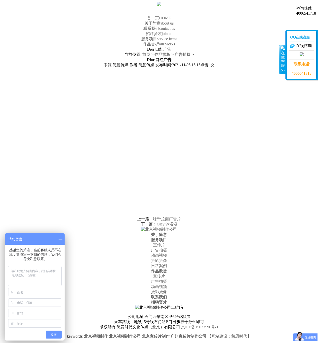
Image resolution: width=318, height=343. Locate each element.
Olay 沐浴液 (167, 224)
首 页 (159, 18)
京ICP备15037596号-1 (199, 327)
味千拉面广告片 (167, 219)
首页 (146, 54)
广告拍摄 (183, 54)
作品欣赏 (159, 271)
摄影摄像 (159, 260)
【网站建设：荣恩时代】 (229, 336)
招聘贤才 (159, 33)
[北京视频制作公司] (159, 229)
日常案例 (159, 266)
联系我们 (159, 28)
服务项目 (159, 39)
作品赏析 (159, 44)
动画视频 (159, 255)
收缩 (282, 59)
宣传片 (159, 245)
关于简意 (159, 23)
